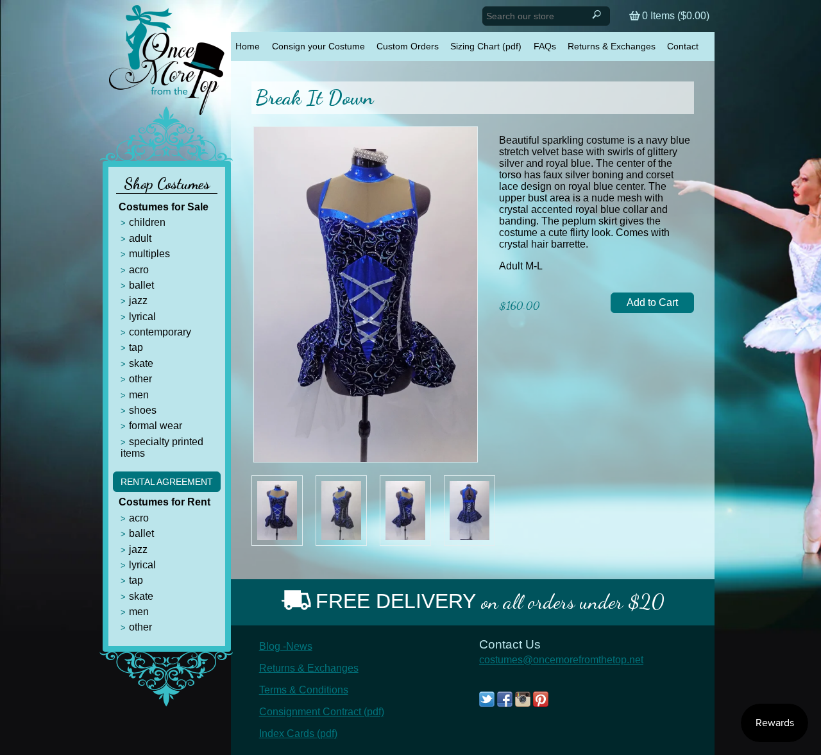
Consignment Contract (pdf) (321, 711)
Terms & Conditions (303, 689)
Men (139, 394)
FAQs (545, 46)
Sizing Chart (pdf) (485, 46)
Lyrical (142, 316)
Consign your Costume (318, 46)
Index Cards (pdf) (298, 733)
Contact (682, 46)
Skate (141, 363)
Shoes (143, 410)
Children (147, 222)
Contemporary (160, 332)
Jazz (138, 300)
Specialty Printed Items (162, 447)
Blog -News (285, 646)
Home (247, 46)
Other (140, 378)
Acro (139, 269)
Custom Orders (408, 46)
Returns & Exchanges (612, 46)
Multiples (149, 253)
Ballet (141, 285)
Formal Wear (155, 425)
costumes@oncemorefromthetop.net (561, 659)
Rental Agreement (167, 482)
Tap (136, 347)
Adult (140, 238)
